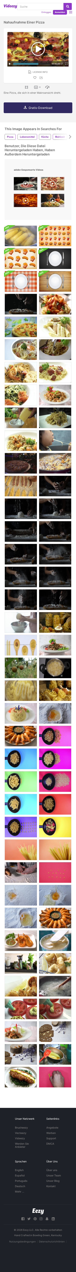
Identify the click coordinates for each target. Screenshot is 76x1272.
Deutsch (20, 1186)
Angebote (52, 1127)
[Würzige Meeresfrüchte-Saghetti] (21, 372)
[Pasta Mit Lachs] (55, 326)
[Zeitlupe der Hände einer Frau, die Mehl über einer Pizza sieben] (55, 531)
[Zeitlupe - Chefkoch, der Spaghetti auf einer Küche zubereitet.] (55, 417)
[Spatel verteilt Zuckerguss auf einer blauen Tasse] (55, 940)
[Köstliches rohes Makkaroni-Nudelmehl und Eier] (55, 622)
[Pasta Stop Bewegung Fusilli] (21, 781)
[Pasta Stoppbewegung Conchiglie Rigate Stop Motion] (21, 758)
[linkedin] (53, 1219)
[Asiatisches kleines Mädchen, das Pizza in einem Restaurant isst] (55, 440)
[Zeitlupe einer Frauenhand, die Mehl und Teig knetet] (55, 486)
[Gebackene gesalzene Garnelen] (21, 736)
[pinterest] (35, 1219)
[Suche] (67, 6)
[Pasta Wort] (55, 1077)
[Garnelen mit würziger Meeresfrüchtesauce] (21, 940)
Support (51, 1138)
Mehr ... (19, 1191)
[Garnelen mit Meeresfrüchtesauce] (55, 918)
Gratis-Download (40, 108)
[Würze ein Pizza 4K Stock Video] (21, 463)
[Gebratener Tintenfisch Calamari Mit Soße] (55, 963)
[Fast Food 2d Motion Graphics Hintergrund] (21, 258)
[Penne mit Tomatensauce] (55, 304)
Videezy (20, 1138)
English (19, 1170)
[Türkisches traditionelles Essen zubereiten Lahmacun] (21, 872)
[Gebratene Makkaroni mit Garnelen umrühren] (55, 395)
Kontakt (51, 1186)
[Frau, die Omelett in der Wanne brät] (55, 1054)
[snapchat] (47, 1219)
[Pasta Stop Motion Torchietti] (55, 827)
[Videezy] (10, 6)
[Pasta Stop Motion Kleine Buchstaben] (55, 781)
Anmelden (60, 12)
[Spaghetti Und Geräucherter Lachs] (21, 395)
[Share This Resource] (42, 77)
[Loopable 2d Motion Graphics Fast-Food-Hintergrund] (55, 235)
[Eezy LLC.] (38, 1211)
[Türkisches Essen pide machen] (21, 486)
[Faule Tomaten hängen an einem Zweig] (21, 667)
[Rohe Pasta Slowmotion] (21, 849)
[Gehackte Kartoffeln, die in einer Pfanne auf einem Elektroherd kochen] (55, 667)
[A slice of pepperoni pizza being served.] (52, 184)
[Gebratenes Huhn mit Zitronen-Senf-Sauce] (21, 1077)
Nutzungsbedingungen (22, 1241)
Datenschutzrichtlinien (52, 1241)
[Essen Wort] (55, 872)
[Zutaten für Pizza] (21, 326)
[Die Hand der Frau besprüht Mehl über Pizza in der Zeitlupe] (21, 304)
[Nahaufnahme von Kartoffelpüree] (21, 690)
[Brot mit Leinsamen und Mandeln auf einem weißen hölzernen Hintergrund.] (55, 1031)
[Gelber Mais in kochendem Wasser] (21, 235)
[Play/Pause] (9, 63)
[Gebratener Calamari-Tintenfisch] (21, 986)
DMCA (50, 1143)
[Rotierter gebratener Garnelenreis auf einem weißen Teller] (21, 713)
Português (21, 1180)
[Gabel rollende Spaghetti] (55, 349)
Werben (51, 1132)
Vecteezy (20, 1132)
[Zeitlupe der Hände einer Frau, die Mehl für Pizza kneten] (21, 531)
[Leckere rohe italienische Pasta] (55, 690)
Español (20, 1175)
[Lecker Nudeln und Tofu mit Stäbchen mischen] (55, 463)
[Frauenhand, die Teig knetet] (21, 622)
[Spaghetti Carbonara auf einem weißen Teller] (21, 349)
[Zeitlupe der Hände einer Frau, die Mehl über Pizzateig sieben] (21, 508)
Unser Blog (53, 1180)
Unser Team (53, 1175)
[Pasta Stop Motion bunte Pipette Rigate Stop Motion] (55, 736)
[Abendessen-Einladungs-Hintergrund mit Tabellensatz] (55, 258)
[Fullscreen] (66, 63)
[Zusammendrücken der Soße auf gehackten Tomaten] (21, 1008)
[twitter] (29, 1219)
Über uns (51, 1170)
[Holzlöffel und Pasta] (21, 645)
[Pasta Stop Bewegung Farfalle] (55, 758)
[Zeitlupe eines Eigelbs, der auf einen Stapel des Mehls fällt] (21, 895)
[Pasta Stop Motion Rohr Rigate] (55, 804)
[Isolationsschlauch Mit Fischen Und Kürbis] (21, 440)
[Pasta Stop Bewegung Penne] (21, 804)
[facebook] (22, 1219)
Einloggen (46, 12)
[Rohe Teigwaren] (55, 849)
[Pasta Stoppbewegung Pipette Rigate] (21, 827)
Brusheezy (21, 1127)
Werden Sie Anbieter (22, 1145)
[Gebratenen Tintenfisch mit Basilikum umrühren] (21, 1031)
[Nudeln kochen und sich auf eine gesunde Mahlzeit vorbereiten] (55, 986)
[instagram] (40, 1219)
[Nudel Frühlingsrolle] (21, 963)
